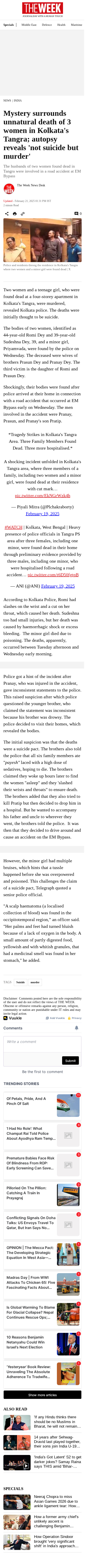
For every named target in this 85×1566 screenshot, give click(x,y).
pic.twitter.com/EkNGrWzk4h (42, 495)
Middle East (29, 24)
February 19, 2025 (42, 513)
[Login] (74, 12)
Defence (47, 24)
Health (61, 24)
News (7, 100)
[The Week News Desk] (9, 188)
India (18, 100)
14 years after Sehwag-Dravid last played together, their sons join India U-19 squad (57, 1444)
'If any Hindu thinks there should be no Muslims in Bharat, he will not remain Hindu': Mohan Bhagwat (55, 1424)
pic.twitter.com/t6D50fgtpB (53, 574)
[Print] (14, 213)
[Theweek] (42, 8)
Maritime (76, 24)
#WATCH (13, 527)
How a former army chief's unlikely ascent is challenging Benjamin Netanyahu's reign (56, 1524)
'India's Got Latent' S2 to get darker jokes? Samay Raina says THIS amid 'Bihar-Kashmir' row (57, 1464)
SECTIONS (6, 11)
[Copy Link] (22, 213)
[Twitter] (19, 191)
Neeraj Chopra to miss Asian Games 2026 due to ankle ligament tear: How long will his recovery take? (57, 1504)
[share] (6, 213)
